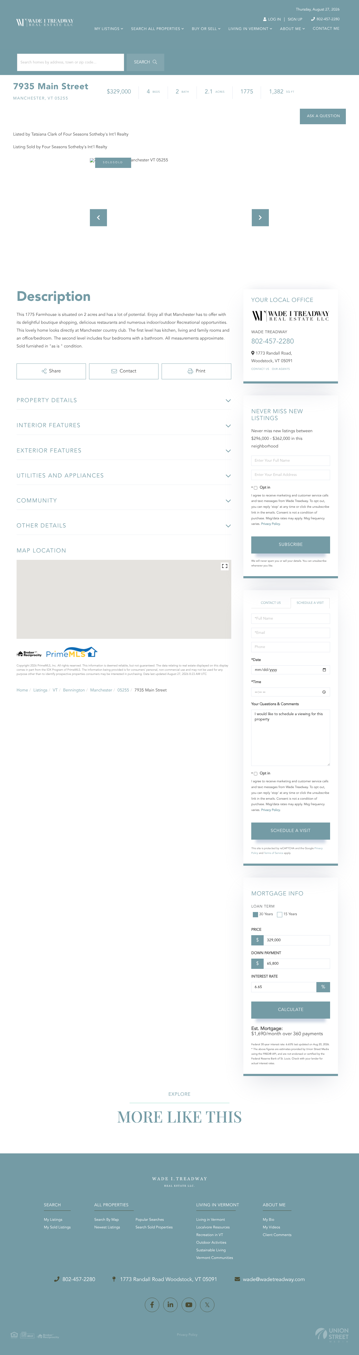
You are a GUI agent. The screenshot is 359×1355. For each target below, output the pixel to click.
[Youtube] (189, 1305)
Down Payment (266, 953)
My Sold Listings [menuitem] (57, 1227)
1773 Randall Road (168, 1279)
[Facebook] (152, 1305)
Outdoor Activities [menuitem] (211, 1243)
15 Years (290, 914)
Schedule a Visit (310, 603)
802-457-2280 (328, 19)
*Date (256, 660)
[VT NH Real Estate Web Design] (331, 1335)
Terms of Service (273, 853)
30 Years (266, 914)
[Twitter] (207, 1305)
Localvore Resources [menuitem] (213, 1227)
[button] (145, 62)
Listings (40, 690)
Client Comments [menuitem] (277, 1235)
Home (22, 690)
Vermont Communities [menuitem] (214, 1258)
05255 (123, 690)
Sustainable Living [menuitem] (211, 1250)
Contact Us (260, 369)
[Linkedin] (170, 1305)
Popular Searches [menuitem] (150, 1220)
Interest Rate (264, 977)
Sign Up (295, 20)
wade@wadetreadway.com (274, 1279)
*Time (256, 682)
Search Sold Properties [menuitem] (154, 1227)
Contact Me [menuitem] (326, 29)
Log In (274, 20)
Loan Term (263, 907)
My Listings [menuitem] (107, 29)
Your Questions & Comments (275, 704)
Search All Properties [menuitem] (155, 29)
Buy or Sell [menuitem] (204, 29)
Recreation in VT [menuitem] (209, 1235)
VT (55, 690)
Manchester (101, 690)
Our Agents (281, 369)
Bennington (74, 690)
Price (256, 930)
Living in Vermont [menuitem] (248, 29)
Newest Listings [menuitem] (107, 1227)
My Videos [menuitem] (271, 1227)
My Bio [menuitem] (268, 1220)
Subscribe (291, 545)
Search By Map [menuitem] (106, 1220)
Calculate (291, 1010)
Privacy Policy (270, 524)
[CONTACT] (323, 116)
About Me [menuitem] (290, 29)
